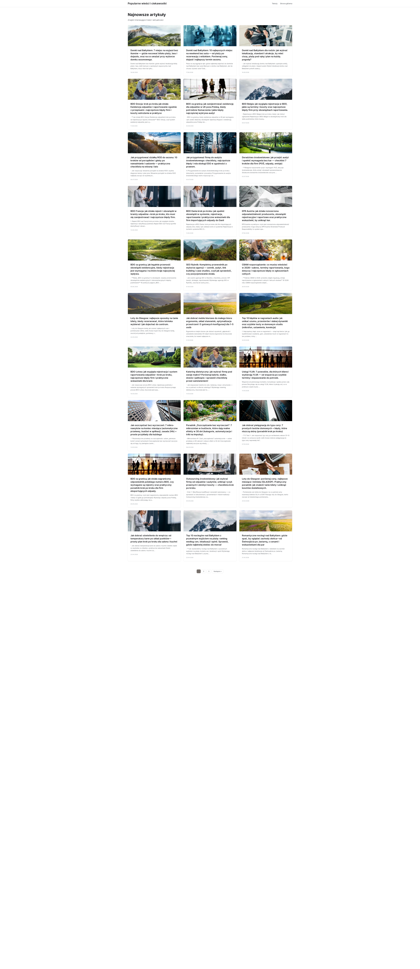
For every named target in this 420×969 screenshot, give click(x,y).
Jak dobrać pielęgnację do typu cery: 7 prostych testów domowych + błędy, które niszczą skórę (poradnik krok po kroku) (264, 428)
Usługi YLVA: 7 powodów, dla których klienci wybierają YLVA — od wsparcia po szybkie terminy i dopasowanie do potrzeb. (265, 374)
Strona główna (286, 3)
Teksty (274, 3)
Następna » (218, 571)
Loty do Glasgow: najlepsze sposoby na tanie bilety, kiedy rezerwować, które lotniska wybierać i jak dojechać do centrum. (154, 321)
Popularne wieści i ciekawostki (147, 3)
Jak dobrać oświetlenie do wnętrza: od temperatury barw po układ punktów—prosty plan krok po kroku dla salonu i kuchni (153, 538)
